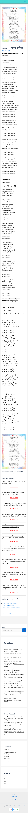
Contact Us (14, 798)
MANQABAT (7, 758)
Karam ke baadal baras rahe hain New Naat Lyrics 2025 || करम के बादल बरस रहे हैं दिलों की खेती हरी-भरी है (14, 574)
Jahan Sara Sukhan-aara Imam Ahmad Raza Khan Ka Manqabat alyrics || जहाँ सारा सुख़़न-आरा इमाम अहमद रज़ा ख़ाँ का (14, 561)
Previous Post (14, 618)
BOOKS (5, 749)
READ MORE (14, 487)
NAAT (3, 50)
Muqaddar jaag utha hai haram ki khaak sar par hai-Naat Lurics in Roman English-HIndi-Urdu (13, 657)
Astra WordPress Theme (21, 806)
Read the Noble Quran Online (9, 603)
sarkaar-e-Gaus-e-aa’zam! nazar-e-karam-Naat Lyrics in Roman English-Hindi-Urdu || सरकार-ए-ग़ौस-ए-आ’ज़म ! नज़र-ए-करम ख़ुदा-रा (14, 676)
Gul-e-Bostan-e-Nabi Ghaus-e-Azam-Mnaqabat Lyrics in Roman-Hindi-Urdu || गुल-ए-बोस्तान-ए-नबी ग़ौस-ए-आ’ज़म (13, 649)
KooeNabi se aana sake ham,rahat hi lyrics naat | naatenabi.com (13, 717)
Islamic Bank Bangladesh (8, 605)
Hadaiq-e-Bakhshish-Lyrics (10, 752)
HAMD (5, 756)
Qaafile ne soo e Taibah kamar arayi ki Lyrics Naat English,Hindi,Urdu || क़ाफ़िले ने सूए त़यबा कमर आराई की (14, 587)
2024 (5, 778)
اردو (17, 809)
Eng (14, 809)
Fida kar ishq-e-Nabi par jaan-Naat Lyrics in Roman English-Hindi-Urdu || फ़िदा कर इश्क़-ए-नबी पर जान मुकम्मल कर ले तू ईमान (14, 687)
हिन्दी (11, 809)
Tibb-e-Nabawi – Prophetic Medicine (11, 607)
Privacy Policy (14, 796)
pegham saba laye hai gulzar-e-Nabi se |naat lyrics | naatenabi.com (13, 728)
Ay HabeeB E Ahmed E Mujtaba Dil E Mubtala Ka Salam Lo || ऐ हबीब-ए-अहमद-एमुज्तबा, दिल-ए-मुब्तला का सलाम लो (14, 731)
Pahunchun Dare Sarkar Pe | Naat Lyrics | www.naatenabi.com (13, 723)
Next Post (14, 621)
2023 (5, 781)
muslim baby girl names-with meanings (12, 653)
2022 (5, 783)
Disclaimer (14, 794)
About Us (14, 799)
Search (3, 627)
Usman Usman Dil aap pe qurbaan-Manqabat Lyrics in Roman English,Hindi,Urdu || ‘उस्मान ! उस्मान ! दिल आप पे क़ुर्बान (14, 693)
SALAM (5, 753)
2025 (5, 776)
